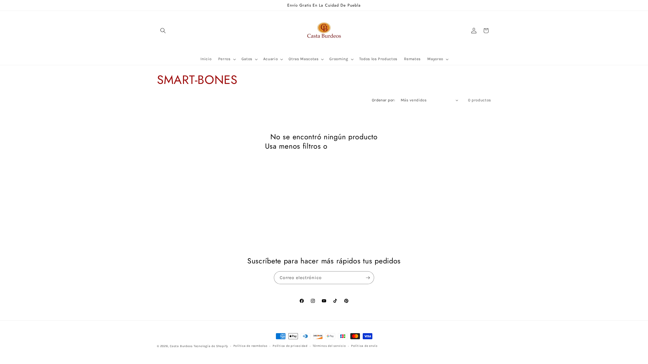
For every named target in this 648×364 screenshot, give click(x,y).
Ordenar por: (383, 100)
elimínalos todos (356, 146)
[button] (163, 31)
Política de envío (364, 346)
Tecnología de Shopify (211, 346)
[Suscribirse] (368, 277)
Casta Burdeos (182, 346)
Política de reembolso (250, 346)
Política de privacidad (290, 346)
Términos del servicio (329, 346)
